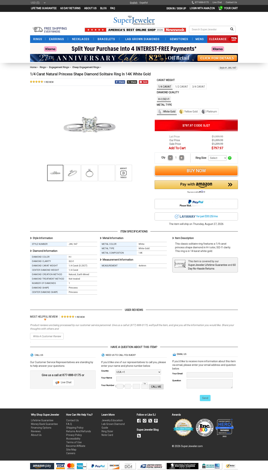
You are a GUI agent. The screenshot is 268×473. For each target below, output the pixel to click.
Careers (70, 453)
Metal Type (164, 104)
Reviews (36, 431)
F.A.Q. (69, 424)
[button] (196, 187)
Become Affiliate (75, 445)
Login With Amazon (202, 8)
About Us (36, 435)
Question (176, 380)
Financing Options (41, 427)
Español (144, 2)
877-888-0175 (202, 2)
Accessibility (73, 438)
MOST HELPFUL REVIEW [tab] (44, 316)
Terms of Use (74, 442)
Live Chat (65, 382)
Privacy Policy (74, 435)
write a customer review (47, 336)
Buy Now (196, 170)
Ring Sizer (107, 431)
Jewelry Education (112, 420)
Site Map (71, 449)
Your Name (106, 378)
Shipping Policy (74, 427)
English (133, 2)
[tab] (73, 317)
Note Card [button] (107, 435)
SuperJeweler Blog (148, 429)
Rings (43, 67)
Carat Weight (166, 80)
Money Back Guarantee (44, 424)
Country (104, 371)
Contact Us (72, 420)
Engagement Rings (59, 67)
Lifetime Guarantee (42, 420)
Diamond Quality (168, 92)
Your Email (177, 373)
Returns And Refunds (78, 431)
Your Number (107, 385)
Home (33, 67)
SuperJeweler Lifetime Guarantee (207, 264)
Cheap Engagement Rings (85, 67)
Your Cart (230, 8)
